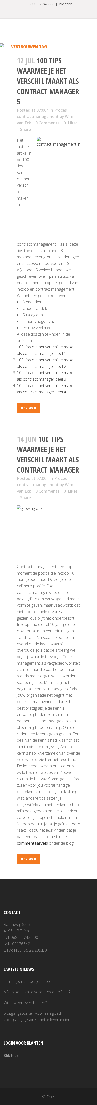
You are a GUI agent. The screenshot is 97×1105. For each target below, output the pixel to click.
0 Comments (47, 123)
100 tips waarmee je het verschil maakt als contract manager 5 (48, 81)
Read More (28, 408)
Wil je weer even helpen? (25, 1002)
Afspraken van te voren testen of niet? (37, 992)
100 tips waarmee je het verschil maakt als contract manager (48, 454)
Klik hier (11, 1055)
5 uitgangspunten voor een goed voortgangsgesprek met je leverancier (37, 1016)
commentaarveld (32, 843)
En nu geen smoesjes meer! (28, 981)
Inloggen (65, 4)
